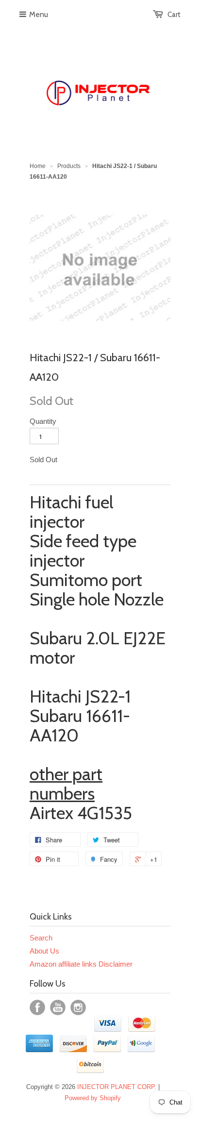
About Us (44, 951)
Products (69, 166)
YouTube (58, 1007)
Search (41, 938)
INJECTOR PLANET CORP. (116, 1086)
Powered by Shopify (93, 1098)
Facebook (37, 1007)
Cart (174, 14)
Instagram (78, 1007)
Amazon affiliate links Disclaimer (81, 964)
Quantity (43, 421)
